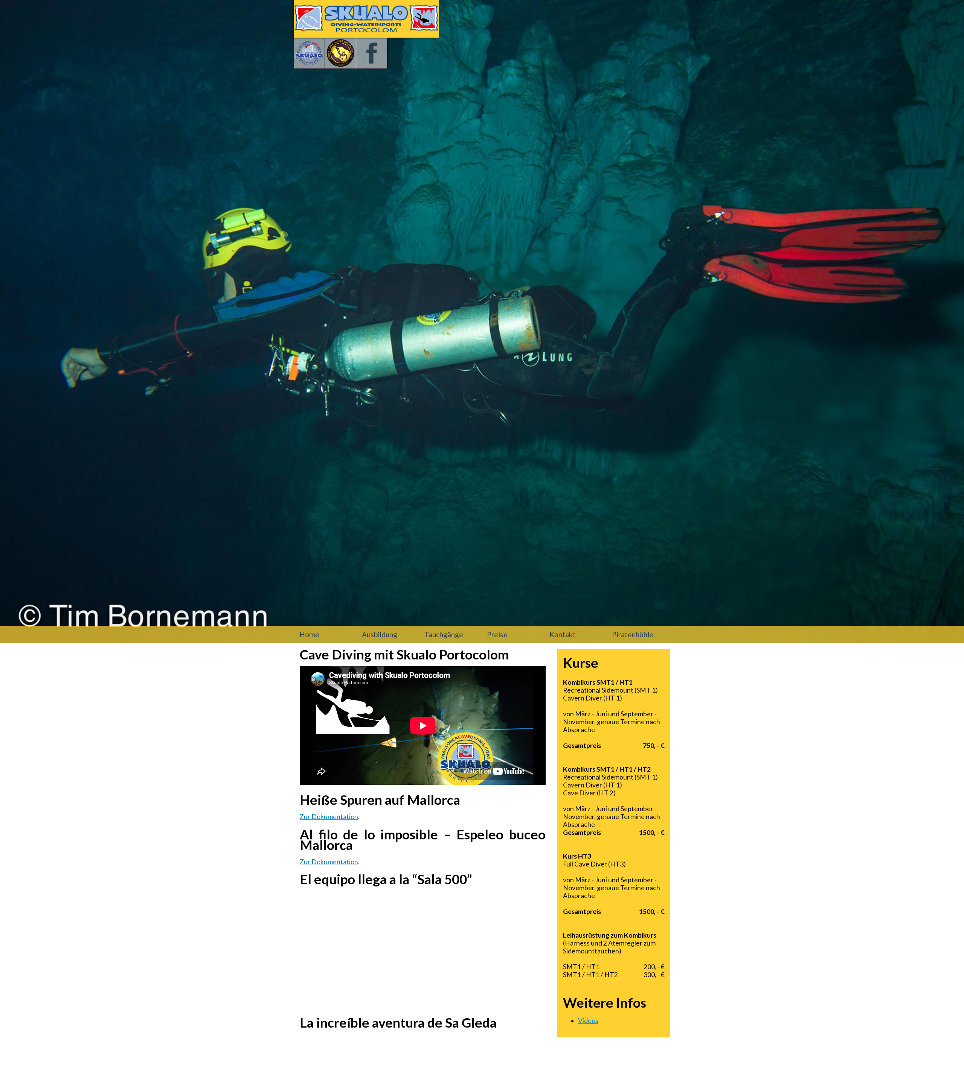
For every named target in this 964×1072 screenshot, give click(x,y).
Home (309, 634)
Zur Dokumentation (329, 817)
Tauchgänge (443, 634)
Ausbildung (379, 634)
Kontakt (562, 634)
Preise (497, 634)
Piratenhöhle (632, 634)
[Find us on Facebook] (371, 53)
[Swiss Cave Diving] (340, 53)
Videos (588, 1021)
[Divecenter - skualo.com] (309, 53)
